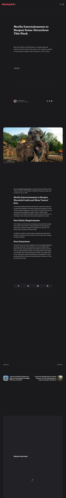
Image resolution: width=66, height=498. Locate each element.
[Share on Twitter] (47, 101)
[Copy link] (47, 286)
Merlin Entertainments (25, 189)
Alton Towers (16, 68)
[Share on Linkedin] (51, 101)
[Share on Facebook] (49, 101)
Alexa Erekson (22, 100)
